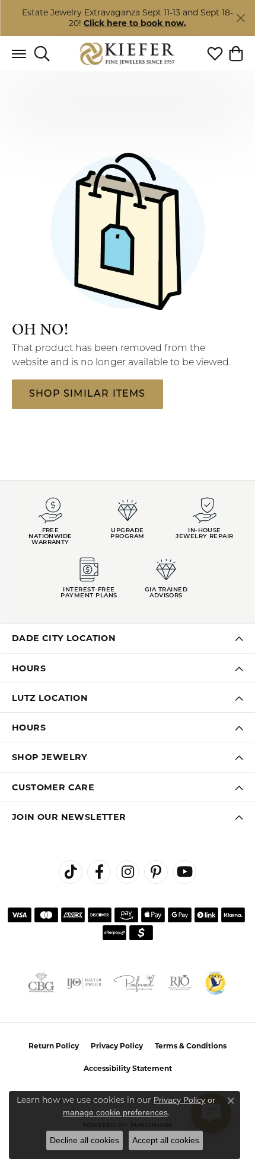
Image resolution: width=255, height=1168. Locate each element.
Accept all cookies (165, 1140)
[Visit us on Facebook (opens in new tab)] (99, 872)
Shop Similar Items (87, 394)
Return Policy (53, 1045)
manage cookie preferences (115, 1112)
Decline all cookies (84, 1140)
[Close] (240, 18)
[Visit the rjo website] (180, 983)
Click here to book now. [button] (135, 23)
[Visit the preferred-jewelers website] (134, 983)
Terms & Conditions (191, 1045)
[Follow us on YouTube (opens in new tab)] (184, 872)
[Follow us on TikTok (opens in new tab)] (70, 872)
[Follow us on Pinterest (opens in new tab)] (156, 872)
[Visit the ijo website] (84, 983)
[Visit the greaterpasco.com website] (215, 983)
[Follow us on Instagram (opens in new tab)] (127, 872)
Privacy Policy (117, 1045)
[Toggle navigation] (19, 54)
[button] (41, 54)
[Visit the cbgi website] (41, 983)
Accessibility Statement (128, 1068)
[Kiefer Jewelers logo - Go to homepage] (128, 53)
